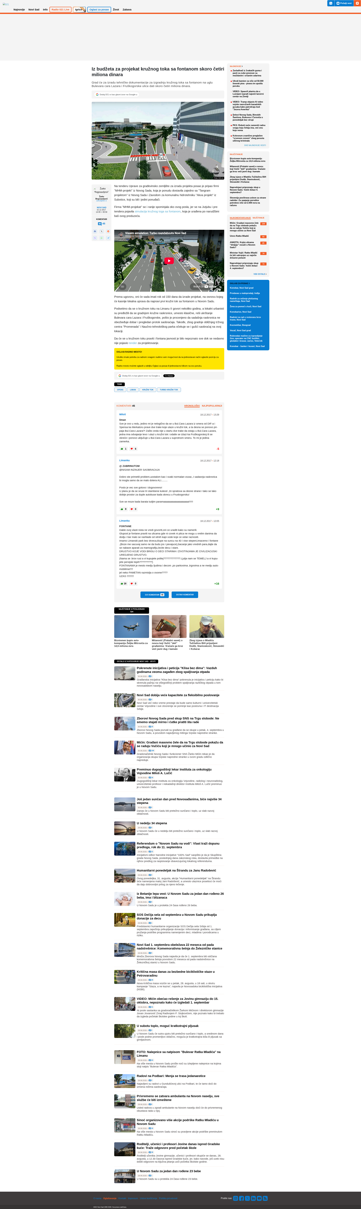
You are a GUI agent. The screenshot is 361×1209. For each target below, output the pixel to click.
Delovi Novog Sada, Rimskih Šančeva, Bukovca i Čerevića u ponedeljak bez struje (248, 117)
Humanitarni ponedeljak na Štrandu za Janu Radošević (176, 870)
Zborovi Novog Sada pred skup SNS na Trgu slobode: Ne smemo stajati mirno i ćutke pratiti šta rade (178, 720)
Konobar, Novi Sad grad (241, 288)
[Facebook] (95, 231)
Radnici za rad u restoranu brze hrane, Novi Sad (245, 318)
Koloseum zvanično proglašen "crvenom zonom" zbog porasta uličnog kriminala (248, 138)
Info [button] (45, 9)
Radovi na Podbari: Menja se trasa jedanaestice (171, 1076)
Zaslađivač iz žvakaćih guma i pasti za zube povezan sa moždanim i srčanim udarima (247, 73)
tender (133, 343)
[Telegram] (108, 238)
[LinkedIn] (253, 1198)
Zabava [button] (127, 9)
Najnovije (235, 66)
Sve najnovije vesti (255, 145)
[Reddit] (108, 231)
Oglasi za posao (239, 283)
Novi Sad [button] (33, 9)
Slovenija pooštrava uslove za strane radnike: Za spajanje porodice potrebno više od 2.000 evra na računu (248, 201)
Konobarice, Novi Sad (240, 312)
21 (152, 852)
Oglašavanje (109, 1198)
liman (133, 390)
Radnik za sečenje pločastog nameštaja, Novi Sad (244, 299)
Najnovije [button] (19, 9)
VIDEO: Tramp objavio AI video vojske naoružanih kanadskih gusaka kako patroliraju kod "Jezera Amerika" (248, 106)
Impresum (133, 1198)
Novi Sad (101, 207)
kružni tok (147, 390)
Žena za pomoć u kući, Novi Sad (245, 306)
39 (152, 1152)
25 (152, 727)
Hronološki (192, 406)
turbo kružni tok (169, 390)
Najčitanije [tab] (258, 218)
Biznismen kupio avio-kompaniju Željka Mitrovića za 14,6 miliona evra (131, 643)
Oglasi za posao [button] (99, 9)
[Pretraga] (330, 3)
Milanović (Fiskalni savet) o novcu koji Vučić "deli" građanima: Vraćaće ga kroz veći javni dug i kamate (167, 644)
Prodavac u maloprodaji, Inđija (245, 293)
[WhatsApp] (101, 238)
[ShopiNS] (357, 3)
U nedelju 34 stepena (152, 823)
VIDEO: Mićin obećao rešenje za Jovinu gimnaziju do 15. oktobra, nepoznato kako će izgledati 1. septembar (177, 1000)
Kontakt (122, 1198)
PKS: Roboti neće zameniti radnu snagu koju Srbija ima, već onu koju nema (249, 127)
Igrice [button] (78, 9)
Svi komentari (154, 595)
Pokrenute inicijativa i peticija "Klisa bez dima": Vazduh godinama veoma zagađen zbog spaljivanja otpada (177, 669)
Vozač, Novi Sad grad (240, 330)
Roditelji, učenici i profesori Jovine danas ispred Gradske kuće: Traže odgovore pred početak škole (178, 1145)
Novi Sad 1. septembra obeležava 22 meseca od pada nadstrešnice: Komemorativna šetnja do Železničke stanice (179, 946)
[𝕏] (101, 231)
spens (120, 390)
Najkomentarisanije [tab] (240, 218)
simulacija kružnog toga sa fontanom (158, 211)
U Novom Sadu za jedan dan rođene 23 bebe (169, 1171)
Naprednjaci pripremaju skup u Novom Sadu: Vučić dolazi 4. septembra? (245, 190)
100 (152, 751)
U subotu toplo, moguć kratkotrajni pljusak (168, 1026)
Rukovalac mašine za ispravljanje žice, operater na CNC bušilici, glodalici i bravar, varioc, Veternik (246, 338)
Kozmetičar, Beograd (240, 325)
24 (152, 1060)
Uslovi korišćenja (148, 1198)
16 (152, 778)
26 (152, 980)
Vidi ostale (260, 274)
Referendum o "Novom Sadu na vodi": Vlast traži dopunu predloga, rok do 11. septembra (178, 845)
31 (152, 1007)
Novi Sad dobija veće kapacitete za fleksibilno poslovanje (178, 695)
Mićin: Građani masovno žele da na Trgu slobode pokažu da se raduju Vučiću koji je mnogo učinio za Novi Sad (180, 744)
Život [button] (116, 9)
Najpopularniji (212, 406)
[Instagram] (236, 1198)
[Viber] (95, 238)
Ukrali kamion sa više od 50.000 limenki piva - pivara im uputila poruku (248, 83)
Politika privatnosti (168, 1198)
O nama (97, 1198)
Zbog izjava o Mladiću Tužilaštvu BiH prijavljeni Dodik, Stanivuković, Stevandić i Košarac (206, 644)
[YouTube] (259, 1198)
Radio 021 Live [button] (60, 9)
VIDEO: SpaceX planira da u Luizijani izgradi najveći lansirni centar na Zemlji (248, 94)
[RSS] (265, 1198)
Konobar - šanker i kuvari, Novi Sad (247, 346)
